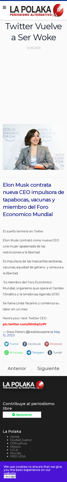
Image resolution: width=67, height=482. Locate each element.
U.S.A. (14, 450)
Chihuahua (18, 443)
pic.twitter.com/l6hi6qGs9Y (25, 324)
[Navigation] (4, 7)
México (15, 446)
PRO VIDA (17, 456)
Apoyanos (23, 414)
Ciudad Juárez (21, 440)
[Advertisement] (33, 88)
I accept (10, 476)
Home (14, 437)
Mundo (15, 453)
